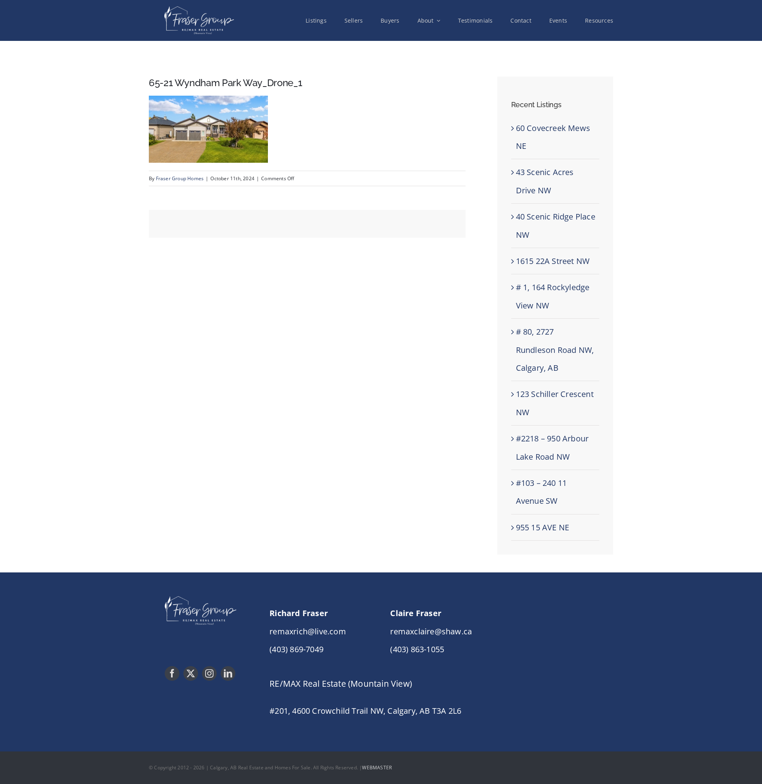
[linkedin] (228, 673)
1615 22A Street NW (553, 261)
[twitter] (190, 673)
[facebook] (172, 673)
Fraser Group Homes (180, 178)
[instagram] (209, 673)
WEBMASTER (377, 767)
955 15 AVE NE (543, 527)
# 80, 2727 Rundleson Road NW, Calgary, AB (555, 349)
